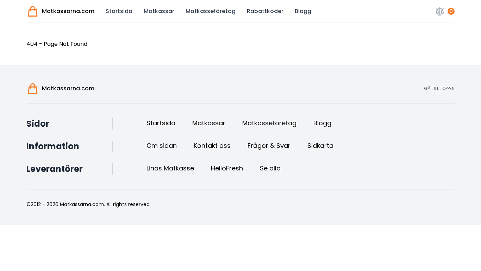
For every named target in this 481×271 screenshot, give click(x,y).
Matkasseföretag (211, 11)
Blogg (303, 11)
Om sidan (161, 145)
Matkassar (159, 11)
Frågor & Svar (269, 145)
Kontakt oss (212, 145)
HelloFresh (227, 168)
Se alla (270, 168)
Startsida (119, 11)
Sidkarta (320, 145)
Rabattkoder (265, 11)
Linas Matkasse (170, 168)
